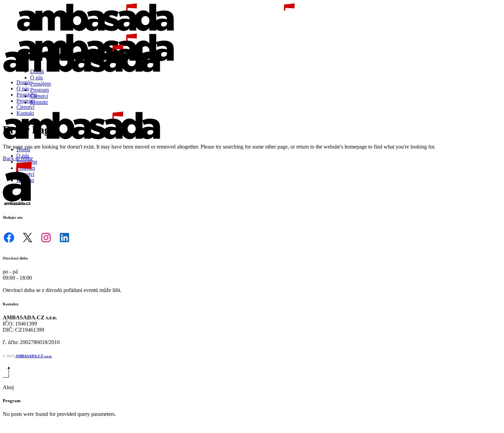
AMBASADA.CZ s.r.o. (33, 356)
